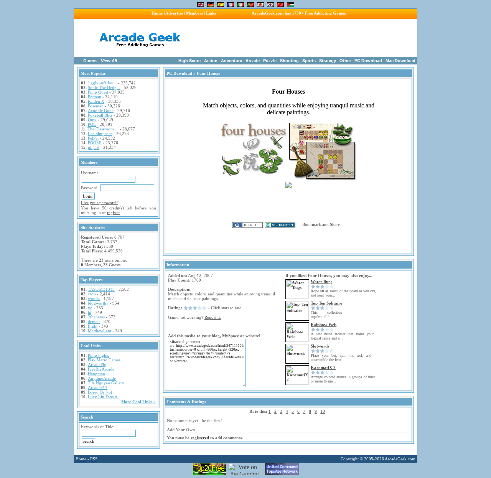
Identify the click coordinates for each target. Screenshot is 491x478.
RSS (93, 459)
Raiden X (96, 101)
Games (90, 60)
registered (200, 437)
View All (109, 60)
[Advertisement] (294, 37)
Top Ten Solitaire (326, 303)
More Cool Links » (138, 401)
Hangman (96, 373)
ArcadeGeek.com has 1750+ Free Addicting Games (299, 13)
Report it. (212, 317)
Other (345, 60)
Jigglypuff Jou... (102, 83)
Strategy (327, 60)
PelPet (93, 138)
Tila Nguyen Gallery (106, 383)
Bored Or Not (100, 392)
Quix (92, 119)
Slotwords (320, 346)
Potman (94, 96)
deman (94, 321)
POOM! (95, 142)
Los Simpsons (100, 133)
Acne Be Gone (101, 110)
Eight (92, 326)
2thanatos (96, 317)
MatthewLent (99, 330)
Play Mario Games (104, 360)
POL (92, 124)
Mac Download (400, 60)
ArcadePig (97, 364)
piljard (93, 147)
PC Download (368, 60)
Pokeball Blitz (100, 115)
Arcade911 (97, 387)
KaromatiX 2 (323, 367)
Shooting (289, 60)
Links (211, 13)
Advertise (174, 13)
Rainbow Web (323, 324)
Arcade (253, 60)
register (113, 212)
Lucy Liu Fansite (103, 396)
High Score (189, 60)
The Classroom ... (103, 129)
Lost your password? (99, 202)
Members (194, 13)
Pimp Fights (98, 355)
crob (92, 294)
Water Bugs (321, 281)
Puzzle (270, 60)
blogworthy (98, 303)
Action (210, 60)
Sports (309, 60)
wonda (94, 298)
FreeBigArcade (101, 369)
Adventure (231, 60)
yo (90, 307)
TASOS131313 (101, 289)
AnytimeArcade (102, 378)
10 (322, 411)
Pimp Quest (98, 92)
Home (157, 13)
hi (89, 312)
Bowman (96, 106)
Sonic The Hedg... (104, 87)
